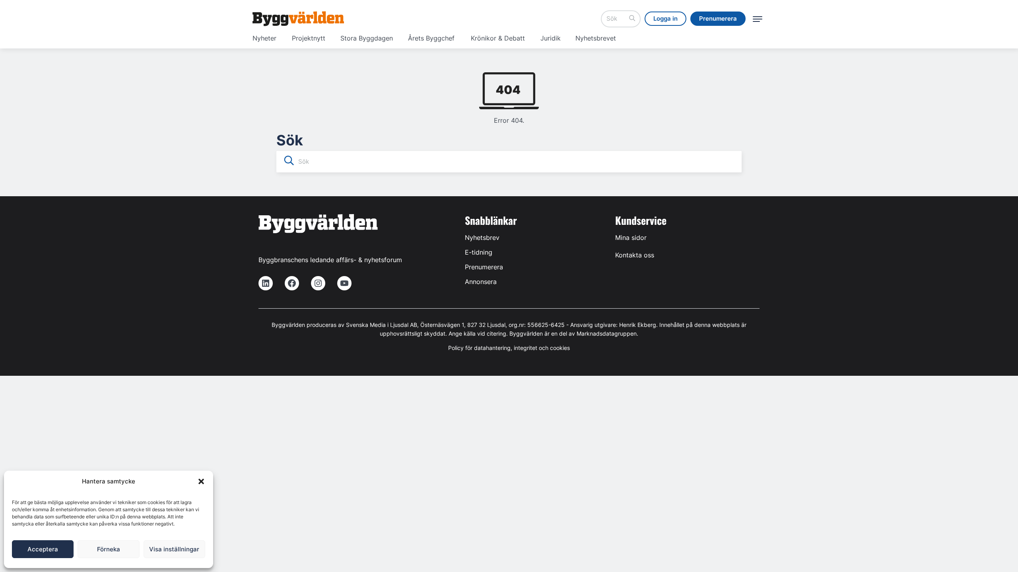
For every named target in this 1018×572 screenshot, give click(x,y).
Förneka (108, 549)
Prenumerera (484, 267)
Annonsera (481, 282)
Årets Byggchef (431, 38)
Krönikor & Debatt (498, 38)
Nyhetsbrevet (595, 38)
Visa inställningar (174, 549)
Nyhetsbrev (482, 238)
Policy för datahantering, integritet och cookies (509, 347)
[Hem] (298, 19)
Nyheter (264, 38)
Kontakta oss (634, 255)
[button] (201, 481)
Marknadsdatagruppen (607, 333)
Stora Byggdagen (366, 38)
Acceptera (42, 549)
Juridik (550, 38)
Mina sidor (631, 238)
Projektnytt (308, 38)
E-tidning (478, 252)
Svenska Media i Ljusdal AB (381, 324)
